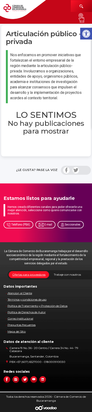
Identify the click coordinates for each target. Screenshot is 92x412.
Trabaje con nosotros (67, 274)
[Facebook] (66, 170)
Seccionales (72, 224)
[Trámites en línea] (81, 18)
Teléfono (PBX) (20, 224)
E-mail (48, 224)
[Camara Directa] (18, 9)
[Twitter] (76, 170)
